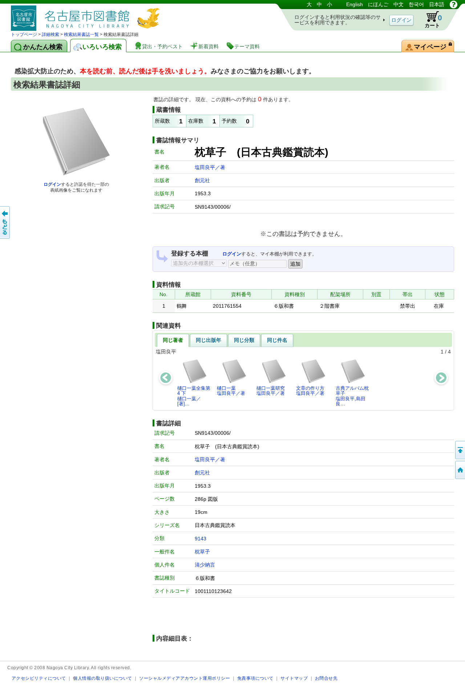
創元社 (202, 180)
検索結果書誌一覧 (81, 34)
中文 (398, 4)
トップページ (24, 34)
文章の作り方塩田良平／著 (310, 390)
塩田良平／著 (210, 167)
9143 (200, 538)
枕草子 (202, 552)
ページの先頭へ (459, 450)
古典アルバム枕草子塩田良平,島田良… (352, 395)
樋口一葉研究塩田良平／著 (270, 390)
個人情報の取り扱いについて (102, 678)
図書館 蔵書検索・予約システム (87, 15)
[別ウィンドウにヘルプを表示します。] (454, 4)
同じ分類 (244, 340)
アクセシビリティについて (39, 678)
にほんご (378, 4)
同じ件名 (277, 340)
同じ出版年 (208, 340)
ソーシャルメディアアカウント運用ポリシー (184, 678)
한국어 (416, 4)
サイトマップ (294, 678)
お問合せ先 (326, 678)
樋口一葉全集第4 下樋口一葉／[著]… (193, 395)
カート (433, 20)
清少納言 (205, 565)
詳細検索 (50, 34)
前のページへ (5, 222)
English (354, 4)
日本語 (436, 4)
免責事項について (255, 678)
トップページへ (459, 470)
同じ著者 (173, 340)
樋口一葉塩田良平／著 (231, 390)
